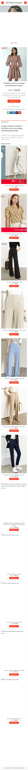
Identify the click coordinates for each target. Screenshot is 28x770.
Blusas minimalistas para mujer (14, 718)
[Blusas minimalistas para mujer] (14, 698)
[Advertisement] (14, 27)
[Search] (25, 2)
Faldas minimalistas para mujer (14, 574)
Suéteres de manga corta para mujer (14, 233)
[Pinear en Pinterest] (20, 112)
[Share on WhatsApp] (8, 112)
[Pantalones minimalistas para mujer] (14, 261)
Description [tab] (4, 122)
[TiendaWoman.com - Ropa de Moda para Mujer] (14, 2)
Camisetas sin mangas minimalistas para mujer (14, 670)
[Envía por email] (17, 112)
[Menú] (2, 2)
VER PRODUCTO (14, 101)
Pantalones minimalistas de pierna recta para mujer (14, 330)
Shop (17, 8)
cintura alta (7, 109)
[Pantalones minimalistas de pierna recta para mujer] (14, 309)
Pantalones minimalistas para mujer (14, 282)
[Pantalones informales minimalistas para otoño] (14, 406)
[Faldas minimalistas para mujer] (14, 553)
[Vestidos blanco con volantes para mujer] (14, 164)
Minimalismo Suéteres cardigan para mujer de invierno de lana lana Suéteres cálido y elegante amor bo (14, 524)
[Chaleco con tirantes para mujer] (14, 601)
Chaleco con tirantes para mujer (14, 622)
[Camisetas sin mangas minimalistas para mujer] (14, 649)
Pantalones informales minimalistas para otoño (14, 426)
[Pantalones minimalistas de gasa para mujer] (14, 357)
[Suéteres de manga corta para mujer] (14, 213)
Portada (12, 8)
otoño (16, 109)
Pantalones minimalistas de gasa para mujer (14, 378)
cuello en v (13, 109)
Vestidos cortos (21, 109)
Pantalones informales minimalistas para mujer (14, 474)
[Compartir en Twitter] (14, 112)
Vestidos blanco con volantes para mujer (14, 185)
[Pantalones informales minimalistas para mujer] (14, 454)
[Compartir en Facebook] (11, 112)
